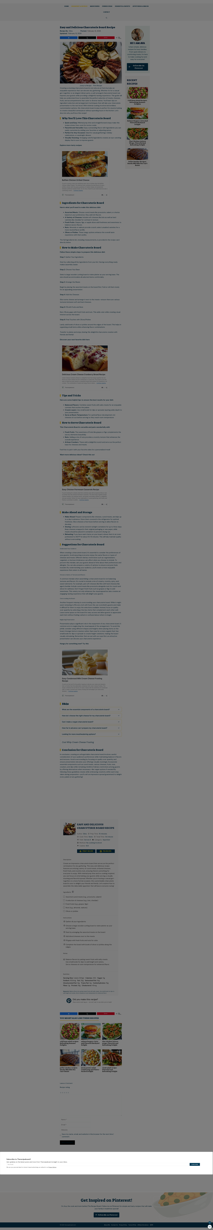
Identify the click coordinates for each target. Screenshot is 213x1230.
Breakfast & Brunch (79, 6)
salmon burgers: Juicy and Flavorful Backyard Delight (90, 1043)
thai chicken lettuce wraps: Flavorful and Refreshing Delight (110, 1043)
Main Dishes (94, 6)
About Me (107, 1225)
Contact (106, 12)
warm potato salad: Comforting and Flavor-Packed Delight (90, 1069)
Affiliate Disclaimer (143, 1225)
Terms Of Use (132, 1225)
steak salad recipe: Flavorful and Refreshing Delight (109, 1069)
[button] (106, 18)
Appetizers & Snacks (141, 6)
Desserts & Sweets (122, 6)
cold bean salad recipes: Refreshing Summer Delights (69, 1043)
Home (66, 6)
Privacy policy (123, 1225)
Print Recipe (97, 85)
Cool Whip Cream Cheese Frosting (78, 742)
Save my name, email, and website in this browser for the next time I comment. (88, 1135)
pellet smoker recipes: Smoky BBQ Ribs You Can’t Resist (69, 1069)
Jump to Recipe (86, 85)
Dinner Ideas (107, 6)
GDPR (151, 1225)
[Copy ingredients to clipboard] (73, 892)
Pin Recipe (107, 851)
